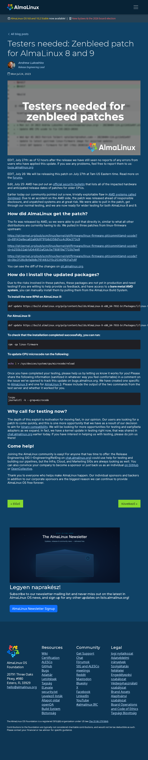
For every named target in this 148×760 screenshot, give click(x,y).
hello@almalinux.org (22, 687)
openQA (48, 704)
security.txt (50, 692)
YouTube (82, 700)
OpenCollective (21, 469)
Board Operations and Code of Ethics (124, 706)
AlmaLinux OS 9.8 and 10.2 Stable (30, 18)
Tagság (47, 683)
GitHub (47, 666)
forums (17, 177)
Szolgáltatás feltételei (120, 668)
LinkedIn (82, 696)
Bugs (45, 670)
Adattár (47, 675)
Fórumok (83, 662)
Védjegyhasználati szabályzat (124, 685)
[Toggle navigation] (136, 7)
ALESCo (47, 662)
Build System (51, 709)
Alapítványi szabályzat (119, 698)
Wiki (45, 653)
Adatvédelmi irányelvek (120, 660)
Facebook (83, 692)
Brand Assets (120, 692)
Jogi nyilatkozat (122, 653)
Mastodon (83, 679)
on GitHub (131, 465)
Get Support (85, 653)
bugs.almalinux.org (20, 167)
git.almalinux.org (72, 266)
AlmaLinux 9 (53, 384)
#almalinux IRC (87, 704)
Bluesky (81, 683)
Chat (79, 658)
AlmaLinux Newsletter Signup (33, 608)
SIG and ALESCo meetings (87, 668)
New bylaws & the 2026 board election (94, 18)
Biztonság (49, 713)
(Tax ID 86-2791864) (98, 721)
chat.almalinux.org (20, 434)
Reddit (81, 675)
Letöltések (49, 679)
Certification (51, 658)
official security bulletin (69, 184)
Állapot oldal (51, 700)
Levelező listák (52, 696)
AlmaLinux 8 (19, 384)
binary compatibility (34, 427)
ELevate (47, 687)
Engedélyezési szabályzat (121, 677)
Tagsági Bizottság (124, 713)
